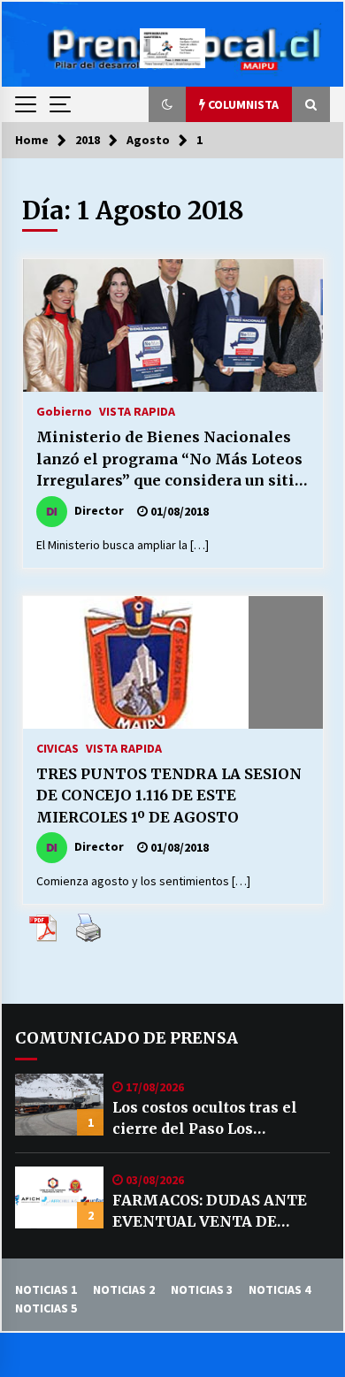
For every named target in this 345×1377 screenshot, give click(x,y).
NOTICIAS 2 (124, 1289)
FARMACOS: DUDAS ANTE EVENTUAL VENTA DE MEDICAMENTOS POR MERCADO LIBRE (209, 1211)
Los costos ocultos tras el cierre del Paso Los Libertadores (204, 1118)
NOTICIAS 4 (279, 1289)
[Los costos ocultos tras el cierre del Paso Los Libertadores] (59, 1105)
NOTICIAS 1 (46, 1289)
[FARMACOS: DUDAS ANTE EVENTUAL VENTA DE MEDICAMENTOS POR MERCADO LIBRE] (59, 1197)
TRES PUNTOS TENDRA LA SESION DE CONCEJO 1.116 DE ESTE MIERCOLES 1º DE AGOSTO (169, 795)
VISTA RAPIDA (137, 410)
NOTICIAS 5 (46, 1308)
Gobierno (64, 410)
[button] (167, 104)
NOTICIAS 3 (202, 1289)
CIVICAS (57, 747)
